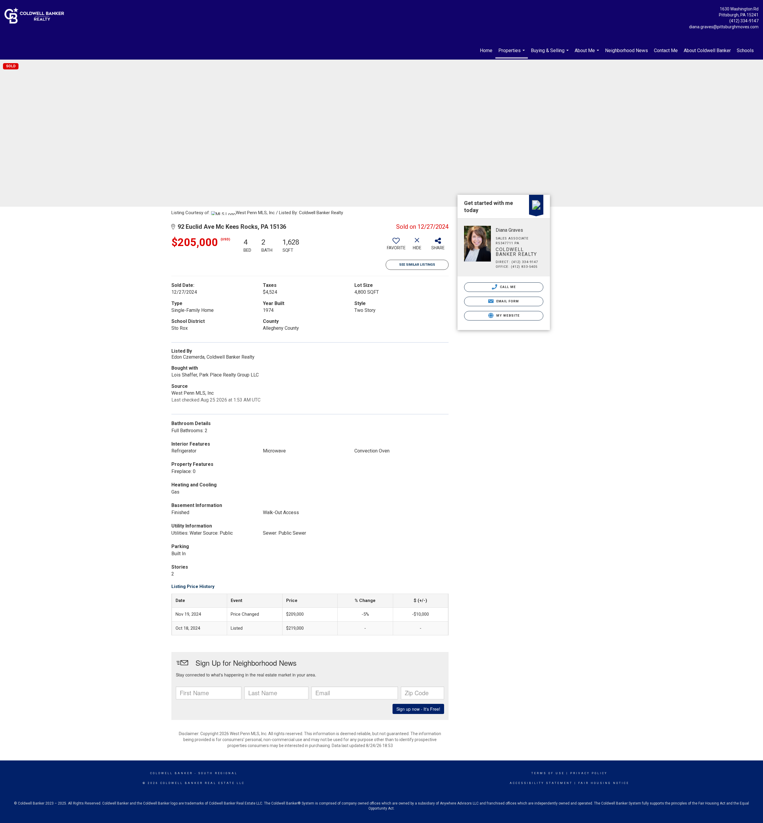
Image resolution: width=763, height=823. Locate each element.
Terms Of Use (548, 773)
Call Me (507, 287)
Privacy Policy (588, 773)
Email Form (507, 301)
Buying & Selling (550, 54)
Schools (745, 50)
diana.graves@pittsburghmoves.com (724, 26)
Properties (512, 53)
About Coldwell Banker (707, 50)
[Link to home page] (35, 15)
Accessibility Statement (541, 783)
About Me (588, 54)
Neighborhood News (626, 50)
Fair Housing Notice (603, 783)
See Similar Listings (417, 265)
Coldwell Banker (171, 773)
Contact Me (666, 50)
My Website (507, 316)
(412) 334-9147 (744, 20)
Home (486, 50)
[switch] (396, 246)
